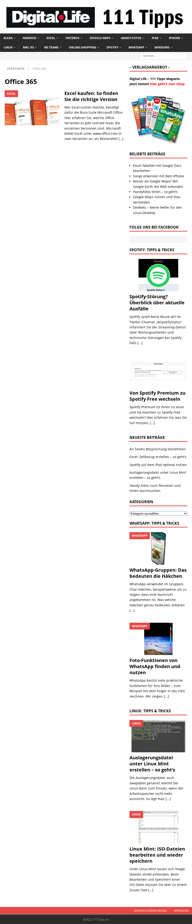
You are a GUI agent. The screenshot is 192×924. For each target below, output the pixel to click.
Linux (8, 47)
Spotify (112, 47)
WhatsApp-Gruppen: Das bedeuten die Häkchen (158, 573)
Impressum (181, 910)
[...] (140, 343)
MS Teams (51, 47)
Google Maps (100, 38)
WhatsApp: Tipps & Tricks (154, 523)
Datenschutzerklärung (150, 910)
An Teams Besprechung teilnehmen (157, 449)
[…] (120, 138)
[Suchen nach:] (163, 55)
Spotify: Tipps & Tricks (151, 249)
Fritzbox (72, 38)
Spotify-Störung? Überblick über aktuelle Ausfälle (157, 302)
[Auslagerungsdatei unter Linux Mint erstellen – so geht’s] (158, 736)
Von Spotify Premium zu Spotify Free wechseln (157, 396)
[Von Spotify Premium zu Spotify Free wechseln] (158, 371)
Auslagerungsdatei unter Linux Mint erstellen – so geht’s (152, 763)
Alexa (8, 38)
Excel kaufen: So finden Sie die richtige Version (91, 96)
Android (29, 38)
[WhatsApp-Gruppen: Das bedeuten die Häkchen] (158, 548)
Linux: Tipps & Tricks (150, 710)
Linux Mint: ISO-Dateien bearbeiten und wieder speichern (157, 855)
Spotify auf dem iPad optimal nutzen (158, 464)
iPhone (174, 38)
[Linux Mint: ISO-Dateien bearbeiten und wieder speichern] (158, 827)
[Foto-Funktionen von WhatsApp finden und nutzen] (158, 639)
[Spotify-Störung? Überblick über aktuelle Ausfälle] (158, 275)
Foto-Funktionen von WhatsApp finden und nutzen (154, 666)
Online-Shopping (82, 47)
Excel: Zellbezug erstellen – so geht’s (157, 457)
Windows (162, 47)
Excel (51, 38)
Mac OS (28, 47)
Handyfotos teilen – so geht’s (155, 191)
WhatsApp (136, 47)
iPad (155, 38)
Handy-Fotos (131, 38)
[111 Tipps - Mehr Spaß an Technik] (96, 31)
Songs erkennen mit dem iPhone (158, 176)
